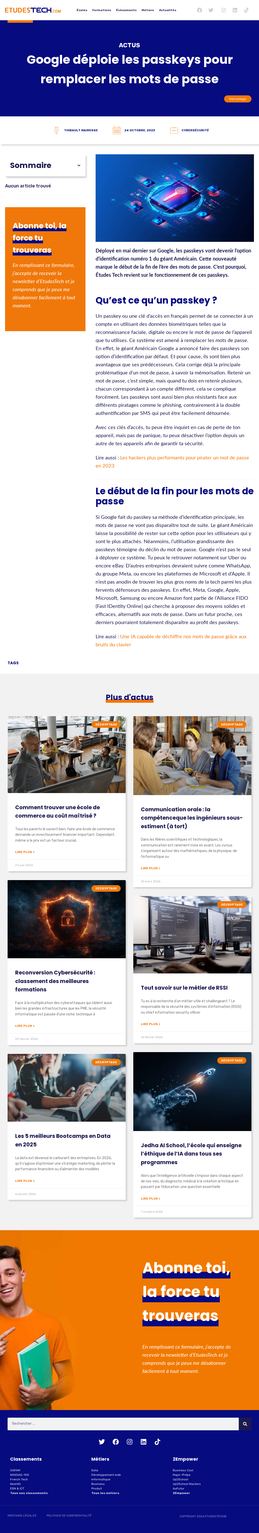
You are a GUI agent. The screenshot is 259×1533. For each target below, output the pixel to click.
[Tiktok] (246, 10)
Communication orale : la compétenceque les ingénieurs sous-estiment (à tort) (192, 818)
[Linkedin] (235, 10)
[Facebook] (200, 10)
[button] (78, 165)
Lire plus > (24, 852)
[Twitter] (211, 10)
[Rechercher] (245, 1424)
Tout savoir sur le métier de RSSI (184, 987)
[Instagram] (224, 10)
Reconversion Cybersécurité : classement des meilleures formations (55, 981)
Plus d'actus (130, 697)
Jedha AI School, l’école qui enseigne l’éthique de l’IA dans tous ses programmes (191, 1154)
